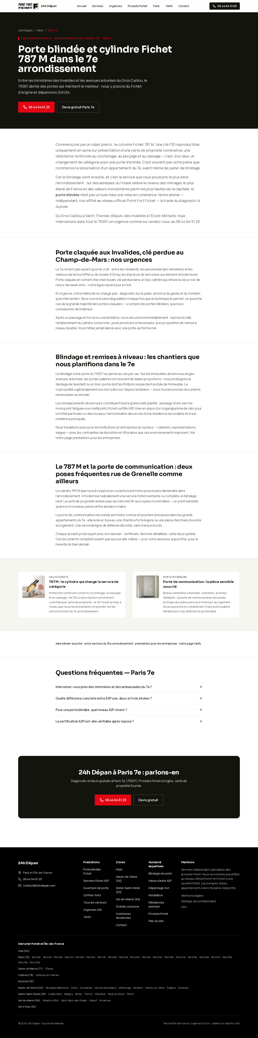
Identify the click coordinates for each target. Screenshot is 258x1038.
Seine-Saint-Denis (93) (32, 994)
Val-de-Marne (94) (128, 899)
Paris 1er (36, 957)
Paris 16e (204, 957)
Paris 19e (22, 962)
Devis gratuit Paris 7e (78, 107)
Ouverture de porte (96, 888)
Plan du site (156, 921)
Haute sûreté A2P (160, 881)
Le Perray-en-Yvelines (47, 975)
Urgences (115, 6)
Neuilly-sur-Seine (154, 987)
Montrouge (125, 987)
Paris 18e (227, 957)
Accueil (81, 6)
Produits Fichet (138, 6)
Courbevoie (86, 987)
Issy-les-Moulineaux (105, 987)
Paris (156, 6)
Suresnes (183, 987)
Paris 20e (35, 962)
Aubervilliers (55, 994)
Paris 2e (47, 957)
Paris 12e (157, 957)
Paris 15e (192, 957)
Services (97, 6)
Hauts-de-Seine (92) (31, 987)
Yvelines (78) (25, 975)
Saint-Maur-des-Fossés (74, 1000)
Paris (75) (23, 957)
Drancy (88, 994)
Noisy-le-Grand (116, 994)
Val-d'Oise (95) (27, 1006)
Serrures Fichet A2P (96, 881)
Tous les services (94, 902)
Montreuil (100, 994)
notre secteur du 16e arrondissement (108, 643)
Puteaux (171, 987)
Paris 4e (69, 957)
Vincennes (104, 1000)
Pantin (130, 994)
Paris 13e (169, 957)
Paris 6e (90, 957)
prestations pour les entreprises (96, 438)
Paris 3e (58, 957)
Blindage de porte (160, 873)
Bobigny (68, 994)
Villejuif (93, 1000)
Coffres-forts (92, 895)
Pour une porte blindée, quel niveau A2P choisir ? (91, 710)
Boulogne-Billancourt (57, 987)
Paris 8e (112, 957)
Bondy (78, 994)
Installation (156, 895)
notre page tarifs (190, 643)
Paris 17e (215, 957)
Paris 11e (146, 957)
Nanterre (138, 987)
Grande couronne (127, 906)
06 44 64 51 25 (39, 107)
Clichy (74, 987)
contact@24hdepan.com (39, 885)
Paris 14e (180, 957)
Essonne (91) (26, 981)
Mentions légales (192, 895)
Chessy (49, 968)
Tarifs (169, 6)
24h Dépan (25, 30)
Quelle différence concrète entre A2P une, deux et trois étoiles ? (104, 698)
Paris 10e (134, 957)
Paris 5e (80, 957)
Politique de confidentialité (198, 901)
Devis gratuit (148, 800)
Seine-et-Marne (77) (30, 968)
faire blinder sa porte (69, 643)
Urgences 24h (92, 910)
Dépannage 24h (159, 888)
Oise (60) (23, 951)
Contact (183, 6)
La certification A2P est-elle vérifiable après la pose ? (95, 721)
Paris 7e (102, 957)
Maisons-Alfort (51, 1000)
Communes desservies (123, 916)
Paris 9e (123, 957)
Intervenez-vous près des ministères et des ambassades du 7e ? (104, 687)
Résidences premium (156, 904)
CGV (184, 907)
